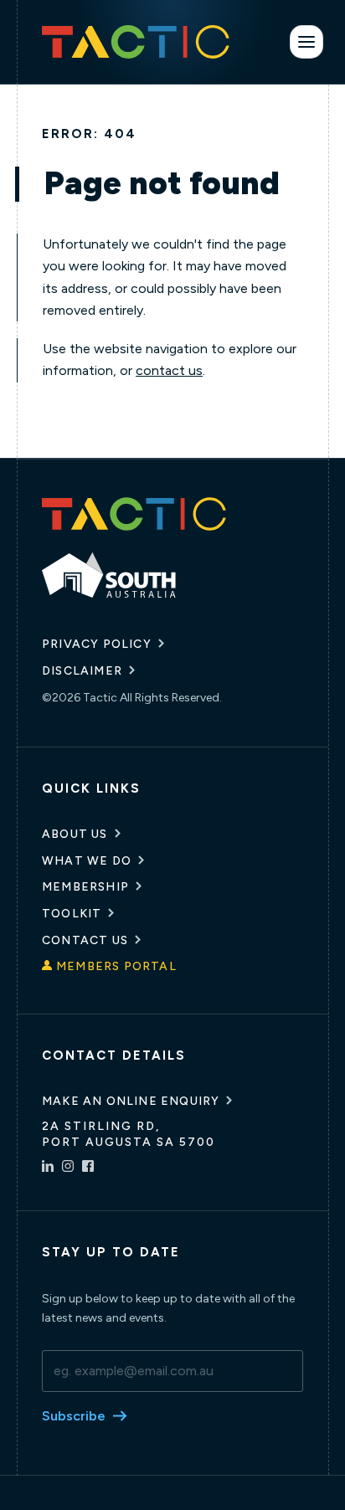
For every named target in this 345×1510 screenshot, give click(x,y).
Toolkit (71, 914)
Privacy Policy (97, 644)
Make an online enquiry (130, 1101)
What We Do (86, 861)
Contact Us (85, 940)
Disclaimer (82, 671)
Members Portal (116, 966)
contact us (169, 370)
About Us (75, 834)
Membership (85, 887)
